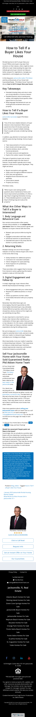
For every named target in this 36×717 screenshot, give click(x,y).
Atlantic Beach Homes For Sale (18, 597)
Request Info (18, 546)
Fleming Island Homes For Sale (18, 600)
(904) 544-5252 (8, 412)
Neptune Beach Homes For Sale (18, 619)
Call (30, 423)
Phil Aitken (10, 372)
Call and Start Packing (18, 37)
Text (6, 425)
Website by (18, 715)
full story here (12, 478)
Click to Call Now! (18, 540)
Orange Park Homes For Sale (18, 626)
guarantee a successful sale (11, 394)
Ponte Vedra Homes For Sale (18, 635)
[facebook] (13, 9)
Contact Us (23, 572)
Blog (12, 486)
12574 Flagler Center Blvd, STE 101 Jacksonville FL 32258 (15, 3)
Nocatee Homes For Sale (18, 623)
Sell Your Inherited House (18, 14)
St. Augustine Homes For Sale (18, 642)
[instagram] (16, 9)
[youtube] (22, 9)
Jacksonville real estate (10, 117)
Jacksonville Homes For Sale (18, 616)
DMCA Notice (19, 697)
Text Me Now (19, 580)
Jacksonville (19, 331)
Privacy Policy (13, 572)
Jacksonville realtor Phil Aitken (22, 78)
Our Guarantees (18, 559)
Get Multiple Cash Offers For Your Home (18, 11)
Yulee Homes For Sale (18, 645)
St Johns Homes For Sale (18, 639)
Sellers (17, 486)
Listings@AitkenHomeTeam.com (13, 414)
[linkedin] (19, 9)
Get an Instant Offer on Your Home (18, 553)
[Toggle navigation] (32, 19)
